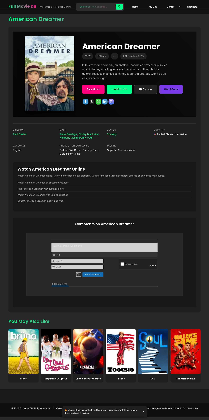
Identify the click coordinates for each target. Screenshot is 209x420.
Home (135, 6)
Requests (192, 6)
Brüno (23, 378)
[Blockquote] (54, 255)
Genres (171, 6)
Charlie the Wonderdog (88, 378)
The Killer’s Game (185, 378)
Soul (153, 378)
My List (153, 6)
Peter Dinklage (68, 134)
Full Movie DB (22, 6)
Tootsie (121, 378)
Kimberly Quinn (69, 137)
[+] (58, 255)
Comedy (112, 134)
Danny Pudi (85, 137)
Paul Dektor (20, 134)
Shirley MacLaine (88, 134)
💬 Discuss (145, 89)
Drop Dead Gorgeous (56, 378)
